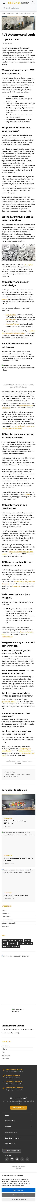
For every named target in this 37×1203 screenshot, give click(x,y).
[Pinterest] (17, 1159)
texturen (5, 299)
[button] (33, 3)
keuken (30, 761)
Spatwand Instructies (9, 923)
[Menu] (4, 3)
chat (5, 1033)
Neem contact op (18, 1107)
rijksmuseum (12, 943)
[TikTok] (22, 1159)
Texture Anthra (11, 315)
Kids (3, 1052)
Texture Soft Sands (12, 324)
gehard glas (6, 408)
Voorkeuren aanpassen (18, 1199)
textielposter (6, 946)
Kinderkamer (6, 917)
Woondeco (5, 926)
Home (3, 13)
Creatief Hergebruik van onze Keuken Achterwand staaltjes (17, 775)
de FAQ (16, 1033)
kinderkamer (13, 940)
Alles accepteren (18, 1190)
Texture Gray (10, 319)
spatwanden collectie (9, 701)
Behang (4, 910)
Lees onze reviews (13, 1150)
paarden (27, 940)
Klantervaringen (7, 920)
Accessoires (6, 1046)
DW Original (28, 264)
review (4, 943)
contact (27, 494)
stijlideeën (18, 763)
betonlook (16, 586)
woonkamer (15, 946)
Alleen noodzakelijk (18, 1195)
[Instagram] (12, 1159)
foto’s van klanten (25, 751)
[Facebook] (7, 1159)
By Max (18, 1168)
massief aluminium (26, 405)
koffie (20, 940)
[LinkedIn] (27, 1159)
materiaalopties (7, 636)
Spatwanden (6, 1055)
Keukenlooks (10, 13)
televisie (29, 943)
